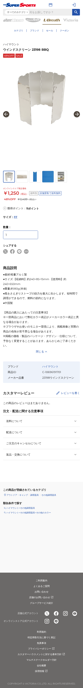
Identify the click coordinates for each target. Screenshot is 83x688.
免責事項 (41, 643)
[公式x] (47, 613)
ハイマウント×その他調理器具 (20, 508)
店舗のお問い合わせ (39, 597)
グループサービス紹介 (41, 602)
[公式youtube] (74, 613)
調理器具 (34, 495)
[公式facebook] (56, 613)
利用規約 (41, 631)
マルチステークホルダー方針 (41, 659)
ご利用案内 (41, 580)
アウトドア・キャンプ (17, 495)
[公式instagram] (65, 613)
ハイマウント (11, 44)
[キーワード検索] (76, 12)
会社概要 (41, 665)
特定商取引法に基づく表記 (41, 637)
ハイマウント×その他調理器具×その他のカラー (28, 512)
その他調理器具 (48, 495)
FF (15, 217)
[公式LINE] (56, 621)
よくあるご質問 (41, 586)
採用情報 (39, 671)
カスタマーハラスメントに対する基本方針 (40, 654)
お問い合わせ (41, 591)
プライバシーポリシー (39, 648)
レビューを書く (70, 393)
